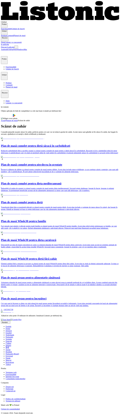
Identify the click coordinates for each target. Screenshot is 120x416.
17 (10, 310)
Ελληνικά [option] (9, 356)
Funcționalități (6, 29)
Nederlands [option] (10, 335)
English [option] (8, 327)
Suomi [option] (8, 350)
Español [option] (9, 333)
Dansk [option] (8, 358)
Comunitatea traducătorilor (15, 379)
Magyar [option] (8, 360)
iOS (8, 49)
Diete (3, 42)
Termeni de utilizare (13, 401)
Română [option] (9, 352)
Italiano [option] (8, 345)
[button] (4, 53)
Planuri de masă (19, 36)
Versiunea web (11, 372)
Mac (25, 49)
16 (8, 310)
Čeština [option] (8, 343)
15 (7, 310)
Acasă (3, 120)
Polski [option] (8, 329)
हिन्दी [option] (7, 348)
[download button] (7, 116)
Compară (10, 36)
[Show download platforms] (16, 47)
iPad (11, 49)
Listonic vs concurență (13, 42)
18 (12, 310)
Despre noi (10, 387)
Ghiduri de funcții (18, 29)
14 (5, 310)
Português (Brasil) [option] (12, 354)
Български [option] (10, 362)
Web (15, 49)
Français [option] (9, 341)
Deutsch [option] (9, 331)
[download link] (5, 320)
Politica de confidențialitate (16, 399)
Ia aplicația (5, 44)
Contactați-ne (10, 391)
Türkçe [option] (8, 364)
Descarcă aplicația (7, 47)
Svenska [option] (9, 339)
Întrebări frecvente (12, 377)
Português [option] (9, 337)
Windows (20, 49)
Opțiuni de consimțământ (10, 409)
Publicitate (9, 389)
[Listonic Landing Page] (60, 20)
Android (4, 49)
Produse (4, 36)
